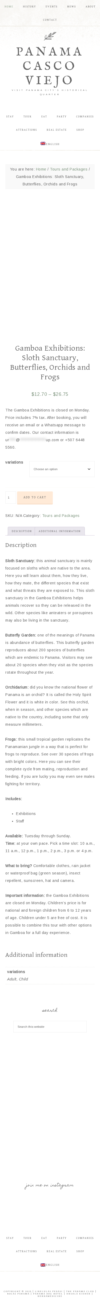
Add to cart (34, 497)
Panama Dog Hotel (48, 1293)
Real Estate (57, 1251)
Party (62, 1238)
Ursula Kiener (78, 1293)
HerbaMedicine (50, 1296)
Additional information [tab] (60, 531)
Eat (44, 1238)
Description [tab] (22, 531)
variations (14, 462)
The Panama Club (80, 1291)
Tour (27, 1238)
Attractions (26, 1251)
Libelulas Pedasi (49, 1291)
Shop (80, 1251)
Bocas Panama (18, 1293)
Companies (85, 1238)
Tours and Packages (68, 169)
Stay (10, 1238)
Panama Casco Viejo (50, 66)
